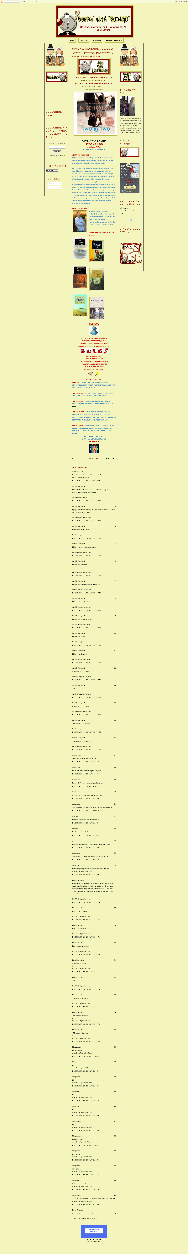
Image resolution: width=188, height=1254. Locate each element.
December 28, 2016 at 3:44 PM (86, 1101)
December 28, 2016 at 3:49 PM (86, 1160)
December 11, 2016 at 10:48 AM (86, 555)
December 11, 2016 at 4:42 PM (86, 786)
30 (115, 942)
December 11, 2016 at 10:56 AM (86, 680)
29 (115, 925)
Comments (52, 188)
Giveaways (97, 40)
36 (115, 1047)
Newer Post (76, 1214)
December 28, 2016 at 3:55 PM (86, 1189)
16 (115, 738)
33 (115, 995)
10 (115, 633)
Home (72, 40)
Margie (74, 865)
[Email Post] (112, 458)
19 (115, 779)
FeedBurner (61, 155)
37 (115, 1062)
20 (115, 792)
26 (115, 865)
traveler (74, 755)
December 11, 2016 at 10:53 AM (86, 628)
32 (115, 977)
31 (115, 960)
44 (115, 1165)
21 (115, 804)
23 (115, 828)
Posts (50, 184)
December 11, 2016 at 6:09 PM (86, 810)
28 (115, 908)
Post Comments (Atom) (89, 1218)
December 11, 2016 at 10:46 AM (86, 521)
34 (115, 1012)
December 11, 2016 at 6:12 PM (86, 860)
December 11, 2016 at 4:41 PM (86, 762)
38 (115, 1076)
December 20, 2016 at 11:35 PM (86, 937)
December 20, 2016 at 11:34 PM (86, 919)
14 (115, 703)
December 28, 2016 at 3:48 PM (86, 1145)
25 (115, 853)
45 (115, 1180)
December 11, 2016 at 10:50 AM (86, 575)
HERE (111, 225)
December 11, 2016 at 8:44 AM (86, 481)
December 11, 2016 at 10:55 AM (86, 662)
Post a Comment (77, 1210)
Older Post (112, 1214)
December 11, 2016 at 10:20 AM (86, 501)
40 (115, 1106)
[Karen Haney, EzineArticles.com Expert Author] (131, 213)
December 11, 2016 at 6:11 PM (86, 847)
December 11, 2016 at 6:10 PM (86, 823)
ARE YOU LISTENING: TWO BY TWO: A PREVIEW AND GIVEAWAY (92, 55)
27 (115, 880)
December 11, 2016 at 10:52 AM (86, 593)
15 (115, 720)
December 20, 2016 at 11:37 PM (86, 1024)
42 (115, 1136)
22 (115, 816)
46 (115, 1195)
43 (115, 1151)
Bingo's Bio (84, 40)
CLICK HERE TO (94, 1239)
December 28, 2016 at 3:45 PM (86, 1115)
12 (115, 668)
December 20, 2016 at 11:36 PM (86, 989)
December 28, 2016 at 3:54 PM (86, 1175)
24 (115, 841)
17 (115, 755)
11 (115, 650)
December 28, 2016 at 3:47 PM (86, 1130)
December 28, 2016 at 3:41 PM (86, 1086)
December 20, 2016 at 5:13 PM (86, 874)
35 (115, 1029)
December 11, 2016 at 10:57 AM (86, 697)
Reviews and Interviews (114, 40)
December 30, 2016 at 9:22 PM (86, 1204)
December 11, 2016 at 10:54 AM (86, 645)
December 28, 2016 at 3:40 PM (86, 1056)
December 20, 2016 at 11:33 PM (86, 902)
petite (74, 804)
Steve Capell (76, 471)
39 (115, 1091)
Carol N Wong (77, 486)
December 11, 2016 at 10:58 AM (86, 732)
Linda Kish (75, 880)
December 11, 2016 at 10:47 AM (86, 538)
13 (115, 685)
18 (115, 767)
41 (115, 1121)
